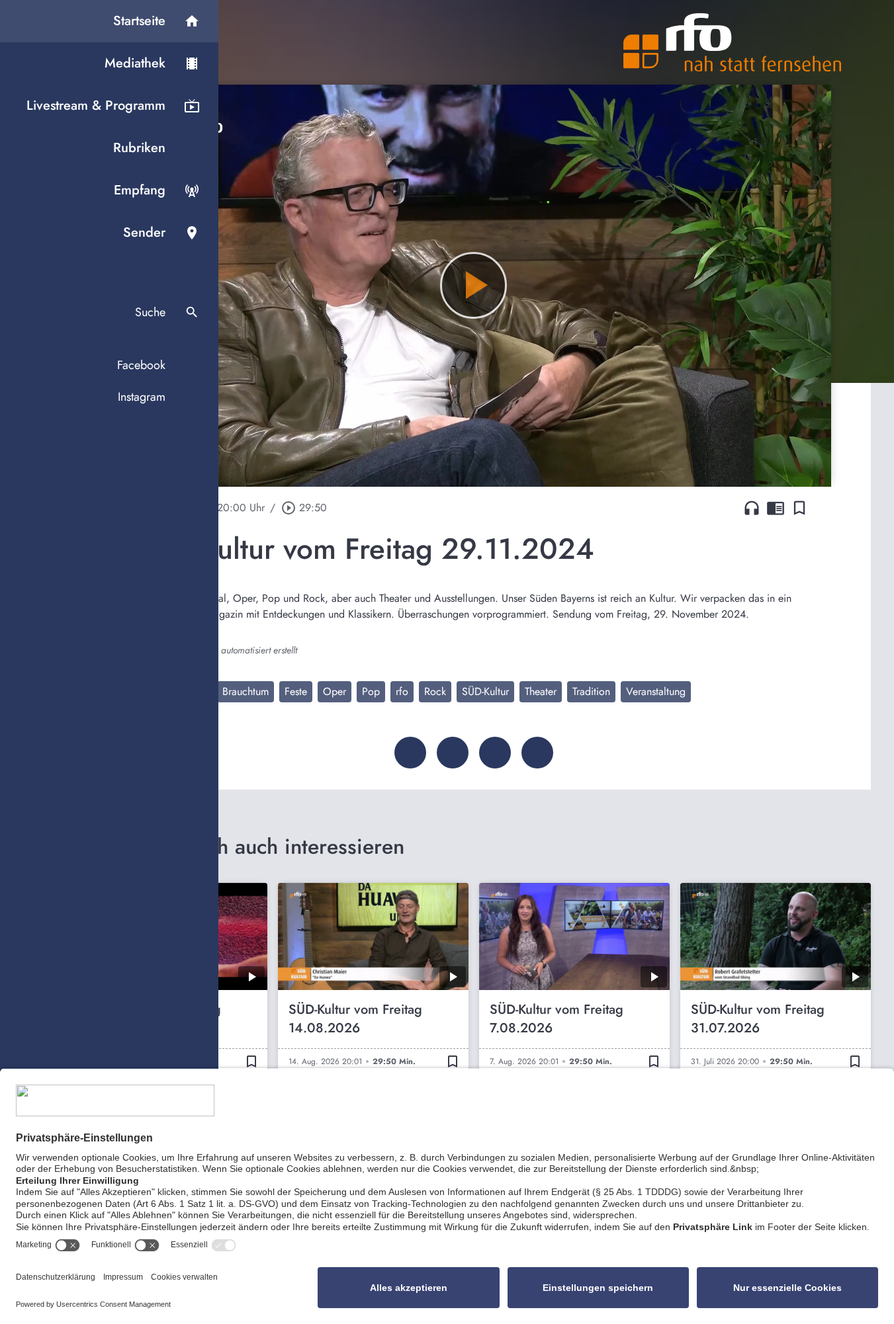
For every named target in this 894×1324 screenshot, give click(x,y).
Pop (371, 691)
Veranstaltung (656, 691)
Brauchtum (245, 691)
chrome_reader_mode (775, 508)
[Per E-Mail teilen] (537, 752)
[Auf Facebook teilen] (410, 752)
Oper (334, 691)
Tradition (591, 691)
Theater (541, 691)
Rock (435, 691)
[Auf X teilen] (453, 752)
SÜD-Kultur (485, 691)
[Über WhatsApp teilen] (495, 752)
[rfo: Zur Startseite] (732, 42)
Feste (296, 691)
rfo (402, 691)
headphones (751, 508)
